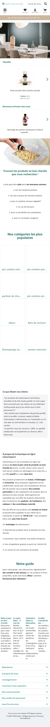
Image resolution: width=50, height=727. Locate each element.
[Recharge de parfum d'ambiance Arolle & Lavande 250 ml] (25, 119)
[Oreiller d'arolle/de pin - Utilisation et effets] (43, 600)
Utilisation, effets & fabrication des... (31, 622)
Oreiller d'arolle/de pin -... (43, 620)
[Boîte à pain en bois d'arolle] (6, 600)
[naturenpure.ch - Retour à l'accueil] (12, 3)
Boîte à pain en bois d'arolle (6, 620)
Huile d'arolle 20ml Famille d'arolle (25, 90)
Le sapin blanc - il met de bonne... (17, 622)
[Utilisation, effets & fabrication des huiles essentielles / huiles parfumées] (31, 600)
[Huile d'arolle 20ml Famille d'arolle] (25, 77)
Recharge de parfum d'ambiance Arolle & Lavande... (25, 131)
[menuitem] (45, 10)
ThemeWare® (25, 718)
